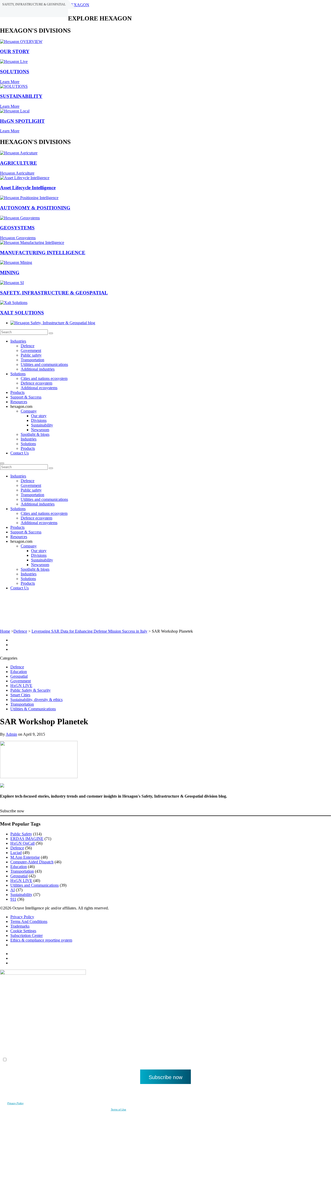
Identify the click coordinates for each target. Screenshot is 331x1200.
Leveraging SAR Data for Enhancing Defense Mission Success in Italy (89, 631)
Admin (11, 734)
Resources (18, 402)
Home (5, 631)
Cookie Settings (23, 931)
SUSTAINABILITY (21, 96)
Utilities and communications (44, 364)
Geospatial (19, 676)
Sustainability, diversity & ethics (36, 699)
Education (18, 671)
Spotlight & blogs (35, 434)
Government (31, 350)
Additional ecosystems (39, 388)
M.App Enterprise (25, 857)
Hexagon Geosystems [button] (18, 238)
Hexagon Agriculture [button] (17, 173)
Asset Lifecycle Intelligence (28, 187)
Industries (18, 341)
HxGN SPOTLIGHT (22, 121)
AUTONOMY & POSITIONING (35, 208)
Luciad (16, 852)
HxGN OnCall (22, 843)
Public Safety (21, 834)
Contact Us (19, 453)
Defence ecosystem (36, 383)
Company (29, 411)
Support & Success (25, 397)
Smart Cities (20, 695)
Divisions (39, 420)
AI (12, 890)
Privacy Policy (22, 917)
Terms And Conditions (28, 921)
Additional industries (38, 369)
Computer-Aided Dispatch (32, 862)
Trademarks (19, 926)
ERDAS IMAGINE (26, 838)
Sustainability (42, 425)
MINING (9, 272)
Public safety (31, 355)
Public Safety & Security (30, 690)
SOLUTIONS (14, 71)
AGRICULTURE (18, 163)
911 (13, 899)
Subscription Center (26, 935)
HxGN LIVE (21, 685)
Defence (27, 346)
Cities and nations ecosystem (44, 378)
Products (17, 392)
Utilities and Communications (34, 885)
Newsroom (40, 430)
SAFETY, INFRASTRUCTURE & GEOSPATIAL (54, 292)
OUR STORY (14, 51)
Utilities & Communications (33, 709)
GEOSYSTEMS (17, 227)
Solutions (18, 374)
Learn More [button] (9, 81)
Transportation (32, 360)
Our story (39, 416)
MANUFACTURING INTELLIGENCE (42, 252)
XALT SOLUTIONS (22, 312)
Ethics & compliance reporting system (41, 940)
